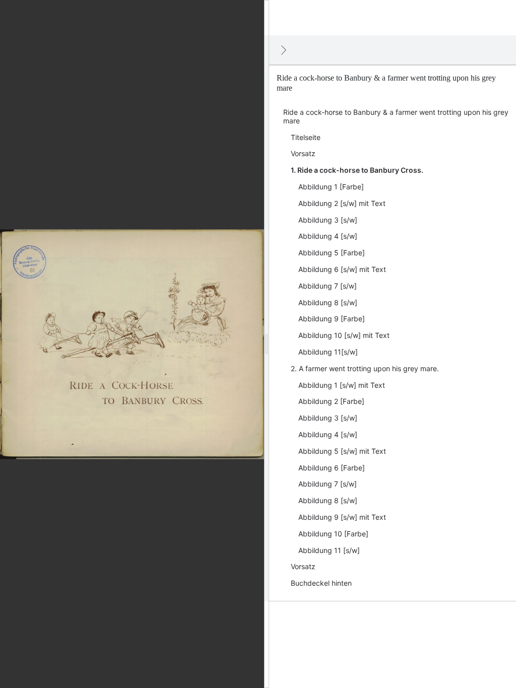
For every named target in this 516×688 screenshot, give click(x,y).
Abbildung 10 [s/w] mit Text (344, 335)
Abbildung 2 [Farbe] (331, 401)
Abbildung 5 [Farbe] (331, 252)
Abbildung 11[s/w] (328, 352)
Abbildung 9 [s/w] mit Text (342, 517)
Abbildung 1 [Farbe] (331, 186)
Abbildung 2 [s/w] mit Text (341, 203)
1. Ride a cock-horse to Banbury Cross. (357, 170)
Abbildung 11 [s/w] (329, 550)
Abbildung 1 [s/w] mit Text (341, 385)
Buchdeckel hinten (321, 583)
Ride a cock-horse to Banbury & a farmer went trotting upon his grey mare (395, 116)
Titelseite (305, 137)
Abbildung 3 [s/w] (327, 220)
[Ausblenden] (284, 50)
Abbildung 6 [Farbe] (331, 467)
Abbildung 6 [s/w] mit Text (342, 269)
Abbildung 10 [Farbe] (333, 533)
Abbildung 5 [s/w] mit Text (342, 451)
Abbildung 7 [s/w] (327, 286)
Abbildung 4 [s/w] (327, 236)
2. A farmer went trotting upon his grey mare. (365, 368)
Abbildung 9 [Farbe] (331, 318)
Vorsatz (303, 153)
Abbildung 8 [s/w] (327, 302)
